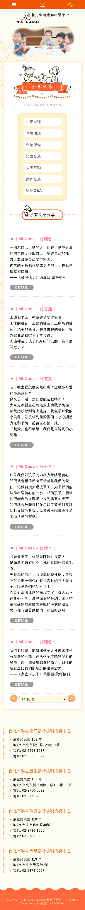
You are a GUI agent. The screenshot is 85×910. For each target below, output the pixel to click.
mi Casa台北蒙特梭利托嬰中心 (42, 17)
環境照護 (33, 133)
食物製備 (33, 145)
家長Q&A (34, 190)
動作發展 (33, 179)
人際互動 (33, 168)
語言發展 (33, 156)
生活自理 (33, 122)
